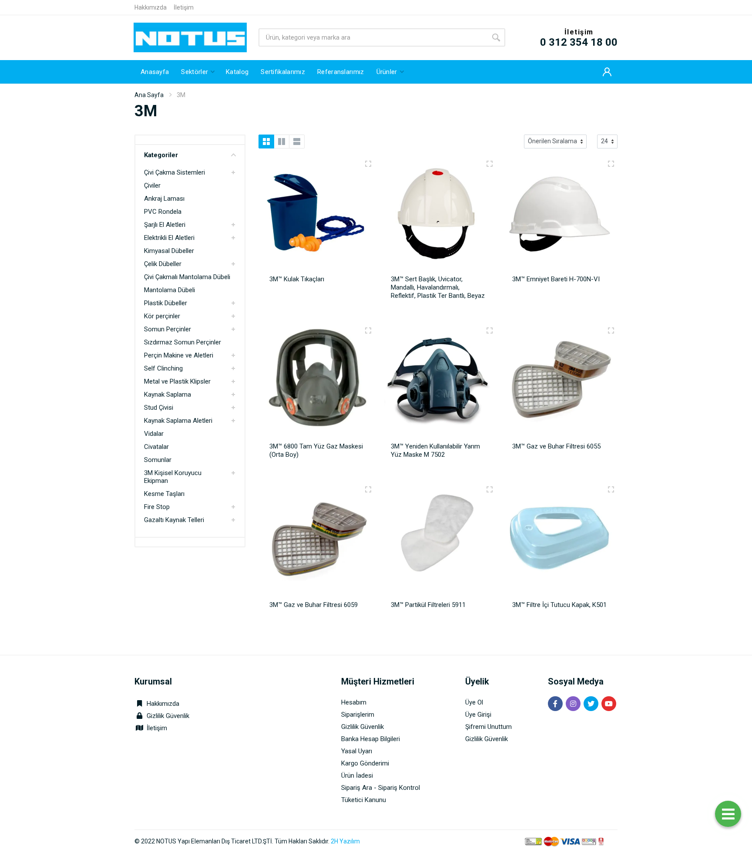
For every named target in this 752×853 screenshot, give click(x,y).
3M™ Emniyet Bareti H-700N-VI (556, 279)
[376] (489, 489)
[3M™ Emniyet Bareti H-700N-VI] (559, 216)
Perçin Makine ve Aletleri (178, 355)
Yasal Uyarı (356, 751)
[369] (368, 163)
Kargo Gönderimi (365, 763)
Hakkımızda (150, 7)
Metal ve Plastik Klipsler (177, 381)
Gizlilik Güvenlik (168, 716)
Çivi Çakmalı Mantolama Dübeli (187, 277)
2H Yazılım (345, 841)
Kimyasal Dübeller (169, 251)
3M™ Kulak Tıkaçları (296, 279)
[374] (611, 330)
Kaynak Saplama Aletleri (178, 421)
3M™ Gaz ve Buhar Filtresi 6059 (313, 605)
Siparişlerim (357, 714)
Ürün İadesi (357, 775)
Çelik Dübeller (162, 264)
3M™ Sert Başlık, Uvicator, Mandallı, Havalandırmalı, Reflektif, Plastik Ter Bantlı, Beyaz (438, 287)
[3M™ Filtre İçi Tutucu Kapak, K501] (559, 542)
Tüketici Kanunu (363, 800)
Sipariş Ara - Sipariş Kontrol (380, 788)
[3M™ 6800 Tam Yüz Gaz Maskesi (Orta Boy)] (316, 383)
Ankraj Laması (164, 198)
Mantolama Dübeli (169, 290)
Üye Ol (474, 702)
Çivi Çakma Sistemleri (174, 172)
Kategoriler (161, 155)
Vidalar (154, 434)
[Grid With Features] (281, 141)
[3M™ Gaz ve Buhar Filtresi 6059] (316, 542)
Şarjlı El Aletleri (164, 225)
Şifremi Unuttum (488, 727)
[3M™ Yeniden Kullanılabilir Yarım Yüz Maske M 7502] (438, 383)
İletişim (184, 7)
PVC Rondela (162, 212)
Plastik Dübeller (165, 303)
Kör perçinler (162, 316)
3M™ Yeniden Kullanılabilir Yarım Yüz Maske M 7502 (435, 450)
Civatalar (156, 447)
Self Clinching (163, 368)
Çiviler (152, 185)
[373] (489, 330)
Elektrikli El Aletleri (169, 238)
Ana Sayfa (149, 94)
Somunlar (157, 460)
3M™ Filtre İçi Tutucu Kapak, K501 (559, 605)
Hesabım (353, 702)
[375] (368, 489)
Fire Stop (157, 507)
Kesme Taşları (164, 494)
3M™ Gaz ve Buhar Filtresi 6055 (556, 446)
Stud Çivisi (158, 407)
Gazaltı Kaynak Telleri (174, 520)
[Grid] (266, 141)
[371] (611, 163)
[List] (297, 141)
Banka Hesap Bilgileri (370, 739)
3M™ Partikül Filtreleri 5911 (428, 605)
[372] (368, 330)
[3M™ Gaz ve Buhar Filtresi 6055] (559, 383)
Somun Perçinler (167, 329)
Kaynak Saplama (167, 394)
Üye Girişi (478, 714)
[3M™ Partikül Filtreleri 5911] (438, 542)
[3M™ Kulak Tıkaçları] (316, 216)
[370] (489, 163)
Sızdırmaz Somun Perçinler (182, 342)
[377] (611, 489)
